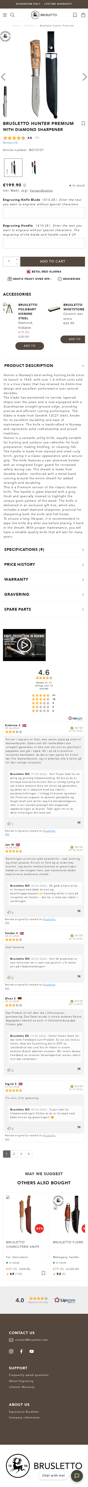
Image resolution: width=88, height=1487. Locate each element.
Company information (24, 1417)
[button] (44, 1300)
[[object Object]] (24, 185)
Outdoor (29, 26)
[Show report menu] (79, 823)
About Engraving (21, 1381)
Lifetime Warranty (22, 1387)
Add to (29, 346)
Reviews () (10, 142)
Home (16, 26)
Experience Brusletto (24, 1412)
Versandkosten (41, 190)
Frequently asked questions (28, 1375)
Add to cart (53, 261)
